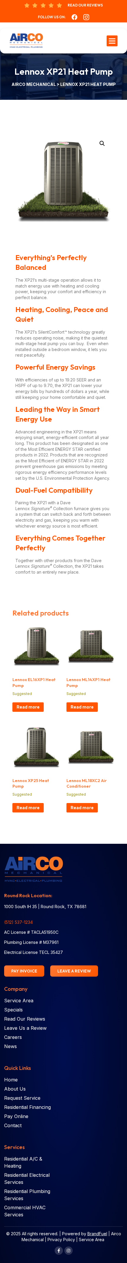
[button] (112, 41)
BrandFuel (97, 1233)
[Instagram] (68, 1250)
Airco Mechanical (34, 84)
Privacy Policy (61, 1239)
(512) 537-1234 (18, 922)
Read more (28, 706)
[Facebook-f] (59, 1250)
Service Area (91, 1239)
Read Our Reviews (85, 5)
